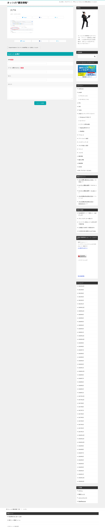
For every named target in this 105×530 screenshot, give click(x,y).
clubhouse (80, 88)
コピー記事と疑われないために (86, 179)
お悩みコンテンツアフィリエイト (86, 113)
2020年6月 (81, 318)
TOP (14, 509)
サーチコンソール (84, 99)
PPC (79, 103)
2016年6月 (81, 456)
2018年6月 (81, 382)
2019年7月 (81, 350)
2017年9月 (81, 403)
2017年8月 (81, 406)
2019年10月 (81, 339)
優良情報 (80, 156)
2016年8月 (81, 449)
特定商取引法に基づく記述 (15, 516)
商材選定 (82, 131)
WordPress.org (82, 501)
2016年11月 (81, 438)
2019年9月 (81, 343)
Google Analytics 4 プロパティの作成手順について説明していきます (23, 47)
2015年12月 (81, 477)
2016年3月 (81, 467)
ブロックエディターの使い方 (85, 218)
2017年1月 (81, 431)
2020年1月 (81, 332)
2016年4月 (81, 463)
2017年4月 (81, 421)
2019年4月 (81, 360)
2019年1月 (81, 367)
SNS (79, 106)
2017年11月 (81, 399)
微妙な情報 (81, 159)
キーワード (82, 120)
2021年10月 (81, 286)
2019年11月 (81, 335)
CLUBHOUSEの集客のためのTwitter (87, 231)
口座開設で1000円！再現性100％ (86, 227)
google (80, 92)
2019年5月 (81, 357)
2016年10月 (81, 442)
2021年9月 (81, 289)
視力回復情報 (81, 276)
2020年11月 (81, 311)
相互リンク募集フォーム (14, 520)
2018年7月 (81, 378)
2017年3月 (81, 424)
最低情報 (80, 163)
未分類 (80, 166)
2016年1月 (81, 474)
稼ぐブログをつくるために (84, 170)
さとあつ (93, 190)
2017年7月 (81, 410)
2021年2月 (81, 300)
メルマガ (80, 152)
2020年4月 (81, 325)
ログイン (80, 490)
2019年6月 (81, 353)
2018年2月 (81, 389)
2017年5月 (81, 417)
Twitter (80, 110)
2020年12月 (81, 307)
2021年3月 (81, 296)
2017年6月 (81, 414)
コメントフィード (82, 497)
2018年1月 (81, 392)
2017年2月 (81, 428)
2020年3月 (81, 328)
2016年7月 (81, 453)
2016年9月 (81, 446)
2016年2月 (81, 470)
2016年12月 (81, 435)
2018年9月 (81, 375)
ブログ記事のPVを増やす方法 (85, 196)
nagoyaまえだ (81, 203)
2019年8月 (81, 346)
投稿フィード (81, 494)
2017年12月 (81, 396)
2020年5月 (81, 321)
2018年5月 (81, 385)
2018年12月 (81, 371)
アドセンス (81, 135)
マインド (80, 149)
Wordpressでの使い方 (85, 117)
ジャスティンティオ (83, 142)
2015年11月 (81, 481)
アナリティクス (84, 95)
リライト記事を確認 (85, 124)
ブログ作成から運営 (83, 145)
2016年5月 (81, 460)
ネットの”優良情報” (17, 2)
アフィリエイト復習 (83, 138)
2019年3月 (81, 364)
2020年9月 (81, 314)
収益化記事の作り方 (85, 127)
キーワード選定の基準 (83, 185)
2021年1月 (81, 303)
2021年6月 (81, 293)
